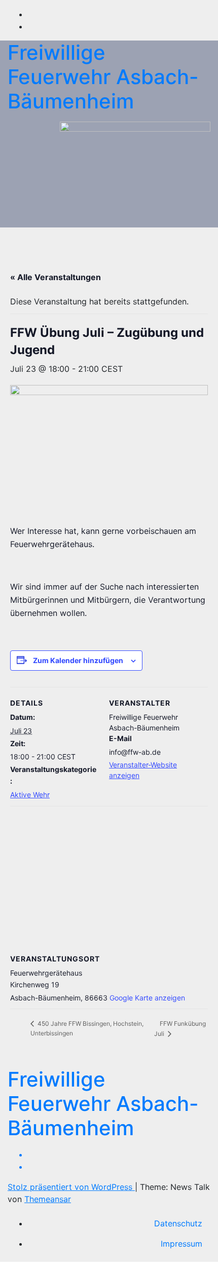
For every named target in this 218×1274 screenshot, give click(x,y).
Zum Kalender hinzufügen (78, 660)
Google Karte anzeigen (147, 997)
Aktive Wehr (30, 794)
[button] (181, 239)
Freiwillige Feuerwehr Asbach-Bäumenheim (103, 76)
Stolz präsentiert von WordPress (71, 1187)
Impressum (181, 1244)
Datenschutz (178, 1223)
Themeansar (47, 1199)
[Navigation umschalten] (104, 239)
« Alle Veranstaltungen (55, 277)
